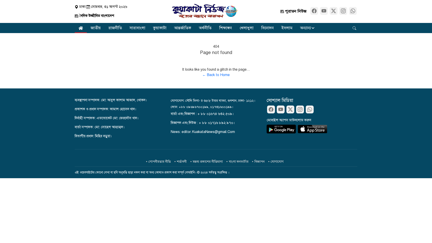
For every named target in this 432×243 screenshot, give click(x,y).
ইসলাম (286, 27)
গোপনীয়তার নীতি (159, 162)
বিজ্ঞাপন (259, 162)
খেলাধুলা (247, 27)
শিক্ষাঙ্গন (225, 27)
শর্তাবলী (182, 162)
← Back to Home (216, 75)
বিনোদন (267, 27)
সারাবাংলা (137, 27)
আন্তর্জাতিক (182, 27)
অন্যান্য (305, 27)
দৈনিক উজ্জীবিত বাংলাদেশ (96, 16)
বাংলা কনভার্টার (238, 162)
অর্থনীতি (205, 27)
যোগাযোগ (277, 162)
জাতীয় (96, 27)
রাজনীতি (115, 27)
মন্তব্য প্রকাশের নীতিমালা (208, 162)
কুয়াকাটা (159, 27)
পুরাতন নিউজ (295, 11)
